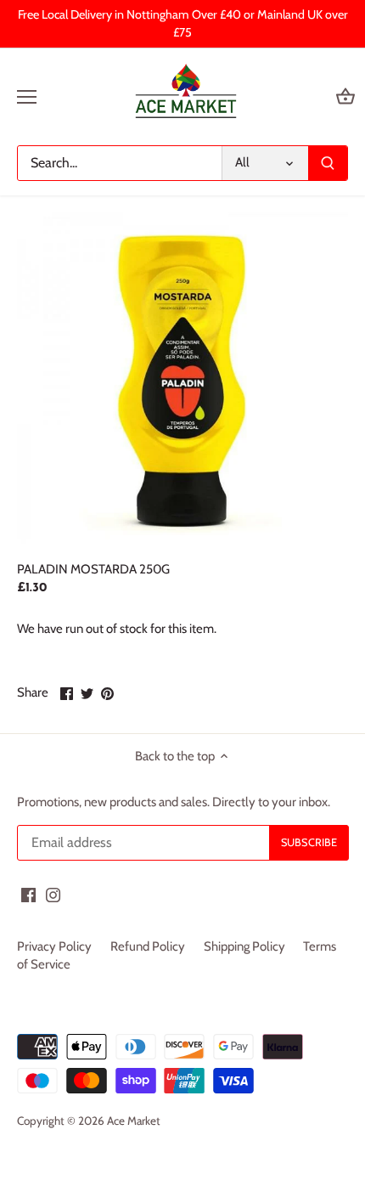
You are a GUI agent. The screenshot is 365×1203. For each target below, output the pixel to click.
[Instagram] (53, 894)
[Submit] (327, 163)
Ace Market (133, 1120)
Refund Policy (147, 946)
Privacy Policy (54, 946)
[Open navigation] (26, 97)
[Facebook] (28, 894)
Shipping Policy (244, 946)
